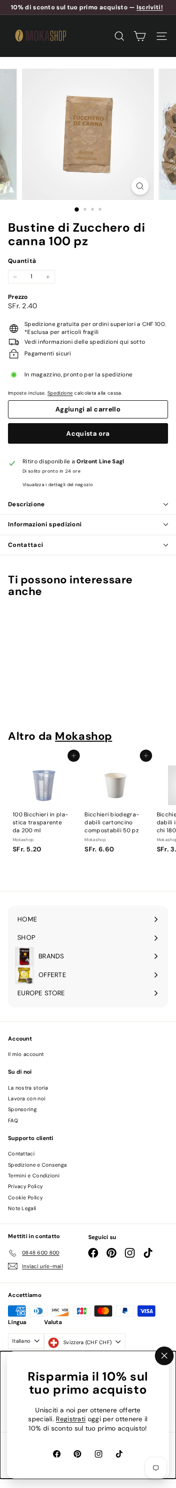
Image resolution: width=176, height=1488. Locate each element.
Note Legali (22, 1208)
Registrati (70, 1419)
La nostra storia (28, 1087)
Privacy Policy (25, 1186)
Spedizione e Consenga (37, 1165)
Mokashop (83, 736)
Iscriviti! (150, 7)
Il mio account (26, 1054)
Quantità (22, 261)
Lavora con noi (27, 1098)
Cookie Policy (25, 1197)
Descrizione (26, 504)
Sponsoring (22, 1109)
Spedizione (60, 393)
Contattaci (25, 545)
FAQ (13, 1120)
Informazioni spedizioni (45, 524)
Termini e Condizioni (34, 1175)
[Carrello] (140, 36)
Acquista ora (87, 433)
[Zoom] (140, 186)
